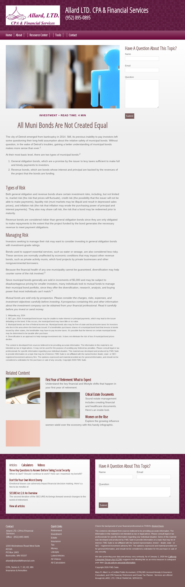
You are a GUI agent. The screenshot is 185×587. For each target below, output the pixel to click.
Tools (58, 35)
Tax (52, 545)
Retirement (56, 530)
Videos (41, 465)
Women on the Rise (96, 416)
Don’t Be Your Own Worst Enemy (25, 480)
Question (129, 77)
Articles (13, 465)
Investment (56, 534)
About (19, 35)
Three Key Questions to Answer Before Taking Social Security (39, 470)
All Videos (56, 559)
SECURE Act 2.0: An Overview (23, 493)
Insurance (56, 541)
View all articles (17, 506)
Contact (73, 35)
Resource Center (39, 35)
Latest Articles (57, 555)
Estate (54, 537)
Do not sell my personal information (120, 562)
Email (128, 65)
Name (128, 54)
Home (9, 35)
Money (54, 548)
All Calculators (58, 562)
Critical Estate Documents (99, 394)
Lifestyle (55, 552)
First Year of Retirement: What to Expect (68, 379)
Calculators (27, 465)
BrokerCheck (158, 526)
